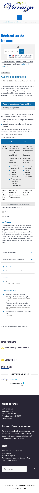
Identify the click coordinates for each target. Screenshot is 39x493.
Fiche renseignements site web (17, 347)
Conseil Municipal (16, 383)
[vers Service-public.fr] (20, 56)
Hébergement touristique (11, 64)
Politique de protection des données (16, 458)
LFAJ (6, 216)
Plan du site (6, 453)
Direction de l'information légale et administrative (16, 326)
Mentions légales (8, 456)
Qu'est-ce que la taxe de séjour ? (17, 271)
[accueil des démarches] (17, 47)
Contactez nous (11, 359)
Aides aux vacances (13, 282)
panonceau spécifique (26, 236)
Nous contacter (8, 418)
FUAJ (6, 212)
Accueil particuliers (8, 62)
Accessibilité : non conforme (12, 451)
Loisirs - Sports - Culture (24, 62)
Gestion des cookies (9, 460)
